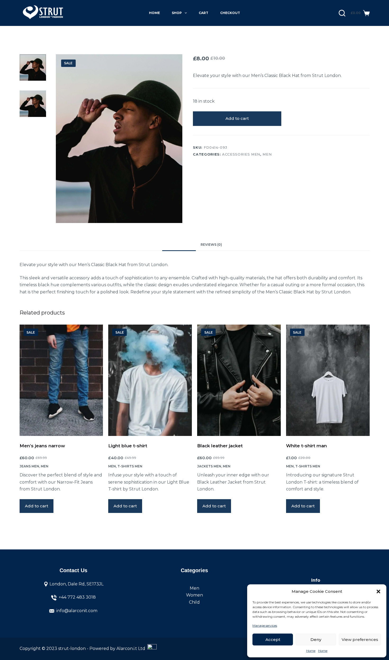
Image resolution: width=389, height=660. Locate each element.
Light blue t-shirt (127, 445)
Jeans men (29, 466)
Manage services (264, 625)
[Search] (342, 13)
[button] (378, 591)
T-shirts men (129, 466)
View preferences (360, 639)
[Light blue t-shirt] (150, 380)
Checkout (230, 13)
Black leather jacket (220, 445)
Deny (315, 639)
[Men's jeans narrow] (61, 380)
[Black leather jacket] (239, 380)
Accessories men (241, 154)
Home (310, 651)
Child (194, 602)
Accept (272, 639)
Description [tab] (179, 245)
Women (194, 595)
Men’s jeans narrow (42, 445)
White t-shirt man (306, 445)
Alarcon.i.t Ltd (131, 648)
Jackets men (209, 466)
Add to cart (237, 118)
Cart (203, 13)
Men (267, 154)
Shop (177, 13)
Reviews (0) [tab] (211, 245)
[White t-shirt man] (328, 380)
